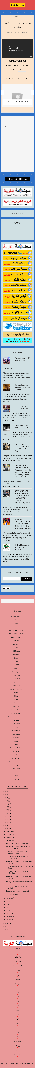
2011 (6, 926)
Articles (16, 620)
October (9, 837)
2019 (6, 810)
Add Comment (22, 32)
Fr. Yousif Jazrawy (16, 689)
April (8, 910)
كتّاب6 (17, 1010)
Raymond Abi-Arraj (16, 748)
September (10, 840)
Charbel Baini (16, 654)
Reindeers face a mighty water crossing (18, 891)
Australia (16, 623)
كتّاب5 (17, 1006)
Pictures (16, 741)
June (8, 904)
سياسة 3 (17, 979)
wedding (16, 779)
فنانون (17, 1032)
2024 (6, 798)
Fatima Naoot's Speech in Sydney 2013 (18, 843)
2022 (6, 801)
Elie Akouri (16, 675)
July (8, 901)
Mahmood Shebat (16, 710)
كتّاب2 (17, 992)
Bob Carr (16, 644)
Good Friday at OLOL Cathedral (21, 407)
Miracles (16, 720)
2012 (6, 923)
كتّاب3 (17, 997)
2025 (6, 794)
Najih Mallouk (16, 730)
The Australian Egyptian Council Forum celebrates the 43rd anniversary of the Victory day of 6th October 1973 (23, 471)
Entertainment (16, 679)
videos (17, 17)
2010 (6, 929)
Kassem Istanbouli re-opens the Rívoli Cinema (22, 387)
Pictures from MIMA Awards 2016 (23, 359)
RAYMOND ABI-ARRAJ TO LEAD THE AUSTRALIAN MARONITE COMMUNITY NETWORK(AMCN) (23, 497)
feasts (16, 682)
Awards (16, 627)
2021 (6, 804)
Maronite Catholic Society (16, 717)
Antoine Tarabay (16, 616)
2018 (6, 813)
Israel (16, 699)
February (9, 916)
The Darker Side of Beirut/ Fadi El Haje (23, 426)
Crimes (16, 661)
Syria (16, 765)
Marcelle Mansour (16, 713)
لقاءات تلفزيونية (17, 966)
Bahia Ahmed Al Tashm (16, 634)
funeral (16, 692)
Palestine (16, 737)
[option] (17, 97)
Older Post (23, 179)
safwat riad (16, 751)
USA (16, 772)
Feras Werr (16, 685)
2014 (6, 825)
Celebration (16, 651)
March (9, 913)
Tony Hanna (16, 769)
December (10, 831)
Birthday (16, 640)
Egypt (16, 668)
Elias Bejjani (16, 672)
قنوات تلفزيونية (17, 1054)
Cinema (16, 658)
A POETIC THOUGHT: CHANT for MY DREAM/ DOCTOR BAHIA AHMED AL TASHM (23, 523)
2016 (6, 819)
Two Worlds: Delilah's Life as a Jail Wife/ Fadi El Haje (22, 447)
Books (16, 647)
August (9, 898)
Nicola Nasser (16, 734)
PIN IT (14, 69)
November (10, 834)
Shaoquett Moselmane (16, 762)
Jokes (16, 703)
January (9, 919)
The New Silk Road (12, 894)
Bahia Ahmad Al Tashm (16, 630)
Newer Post (12, 179)
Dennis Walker (16, 665)
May (8, 907)
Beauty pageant (16, 637)
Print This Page (17, 213)
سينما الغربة (17, 1041)
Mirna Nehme (16, 724)
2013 (6, 828)
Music (16, 727)
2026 (6, 791)
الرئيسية (17, 948)
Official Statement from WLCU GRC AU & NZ (22, 547)
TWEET (18, 65)
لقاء (17, 1028)
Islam (16, 696)
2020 (6, 807)
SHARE (9, 65)
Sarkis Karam (16, 758)
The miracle (9, 368)
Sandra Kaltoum (16, 755)
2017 (6, 816)
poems (16, 744)
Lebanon (16, 706)
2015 (6, 822)
